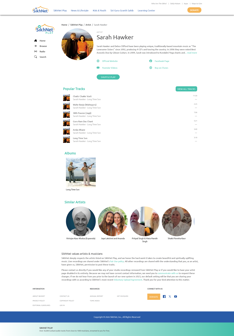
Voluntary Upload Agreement (128, 279)
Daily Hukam (175, 3)
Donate (194, 10)
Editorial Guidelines (41, 305)
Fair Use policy (117, 261)
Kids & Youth (99, 10)
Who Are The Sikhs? (159, 3)
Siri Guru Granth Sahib (122, 10)
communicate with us (168, 273)
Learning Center (146, 10)
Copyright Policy (67, 301)
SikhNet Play (60, 10)
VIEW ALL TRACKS (186, 89)
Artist (88, 24)
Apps (186, 3)
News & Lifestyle (80, 10)
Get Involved (122, 296)
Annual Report (96, 296)
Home (64, 24)
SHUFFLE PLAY (108, 77)
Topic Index (95, 301)
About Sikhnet (39, 296)
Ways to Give (197, 3)
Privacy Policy (39, 301)
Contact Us (64, 296)
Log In (62, 305)
